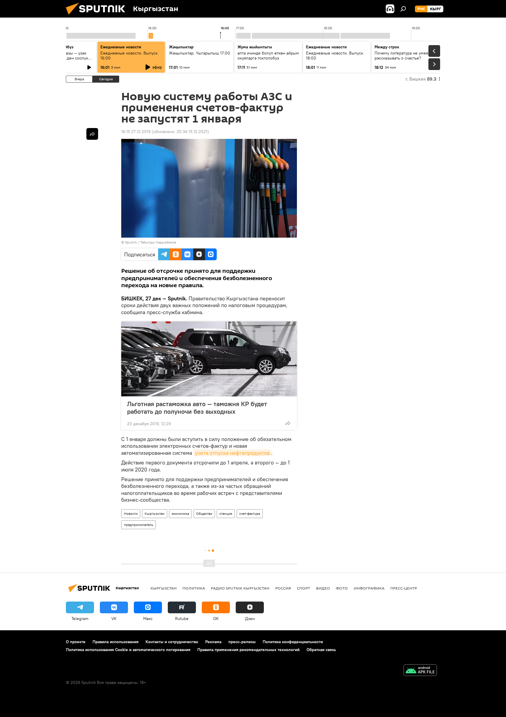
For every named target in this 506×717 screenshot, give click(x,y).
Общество (204, 513)
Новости (131, 513)
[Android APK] (420, 670)
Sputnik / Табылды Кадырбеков (150, 242)
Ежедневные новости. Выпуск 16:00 (129, 55)
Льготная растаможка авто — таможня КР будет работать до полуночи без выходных (197, 407)
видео (323, 588)
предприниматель (138, 524)
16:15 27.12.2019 (136, 131)
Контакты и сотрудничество (172, 641)
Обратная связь (321, 649)
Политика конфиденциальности (293, 641)
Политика (193, 588)
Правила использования (116, 641)
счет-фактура (249, 513)
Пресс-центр (403, 588)
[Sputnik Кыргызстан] (98, 16)
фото (342, 588)
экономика (180, 513)
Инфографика (369, 588)
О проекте (76, 641)
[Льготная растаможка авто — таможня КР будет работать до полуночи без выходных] (209, 358)
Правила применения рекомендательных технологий (248, 649)
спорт (303, 588)
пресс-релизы (242, 641)
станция (225, 513)
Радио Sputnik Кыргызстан (240, 588)
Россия (283, 588)
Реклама (213, 641)
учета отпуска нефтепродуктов (232, 452)
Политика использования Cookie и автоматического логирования (128, 649)
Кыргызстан (155, 513)
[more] (288, 423)
